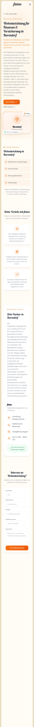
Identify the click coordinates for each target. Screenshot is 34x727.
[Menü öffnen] (30, 4)
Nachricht (9, 529)
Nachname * (9, 500)
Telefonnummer (11, 519)
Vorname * (9, 490)
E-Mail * (8, 509)
